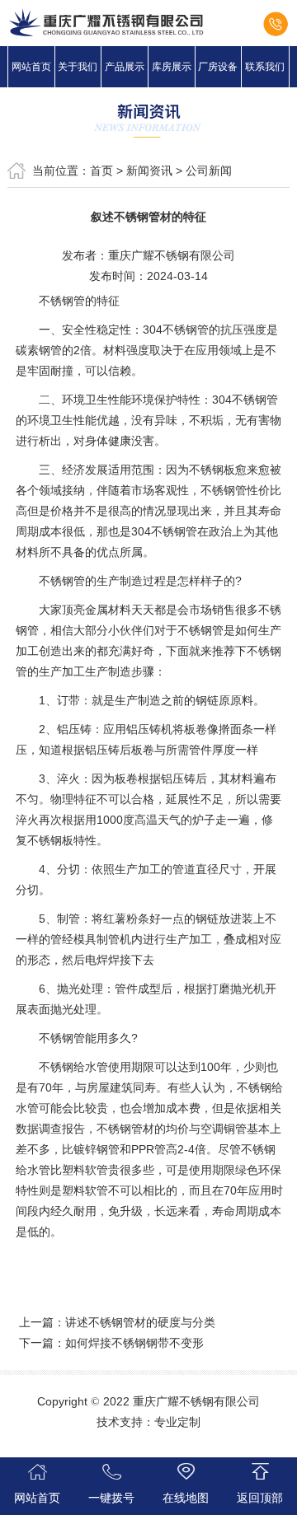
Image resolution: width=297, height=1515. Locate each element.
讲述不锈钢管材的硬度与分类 (140, 1322)
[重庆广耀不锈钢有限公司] (148, 22)
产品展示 (124, 66)
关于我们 (77, 66)
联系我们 (265, 66)
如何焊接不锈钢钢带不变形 (134, 1342)
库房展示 (171, 66)
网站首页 (31, 66)
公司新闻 (209, 170)
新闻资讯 (149, 170)
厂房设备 (218, 66)
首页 (101, 170)
